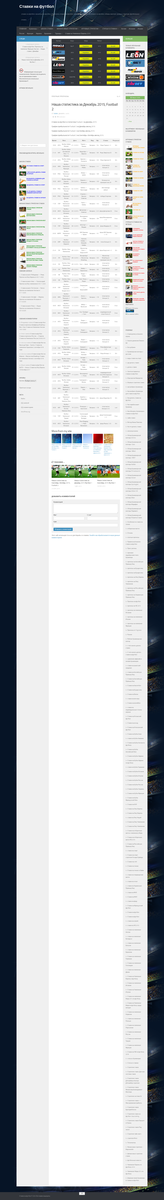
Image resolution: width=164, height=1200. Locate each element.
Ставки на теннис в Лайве (135, 870)
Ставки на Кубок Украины (135, 789)
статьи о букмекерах (134, 1058)
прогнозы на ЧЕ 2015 (134, 606)
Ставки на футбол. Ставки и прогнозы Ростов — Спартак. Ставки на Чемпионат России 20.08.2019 (32, 336)
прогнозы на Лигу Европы (135, 577)
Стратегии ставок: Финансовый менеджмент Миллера (134, 1089)
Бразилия (47, 33)
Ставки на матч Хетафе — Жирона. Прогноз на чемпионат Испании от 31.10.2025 (31, 299)
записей (25, 403)
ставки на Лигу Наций (134, 817)
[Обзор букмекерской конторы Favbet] (58, 82)
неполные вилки (132, 431)
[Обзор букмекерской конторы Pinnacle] (58, 46)
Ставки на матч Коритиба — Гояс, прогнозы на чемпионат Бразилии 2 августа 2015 (97, 449)
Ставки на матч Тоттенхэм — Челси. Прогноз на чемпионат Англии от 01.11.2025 (32, 290)
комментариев (27, 407)
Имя (55, 515)
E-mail (89, 515)
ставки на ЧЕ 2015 (133, 925)
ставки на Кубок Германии (135, 767)
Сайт (55, 522)
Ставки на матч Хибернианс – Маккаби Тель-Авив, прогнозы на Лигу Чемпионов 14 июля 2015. (108, 450)
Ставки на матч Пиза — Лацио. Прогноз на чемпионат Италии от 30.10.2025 (30, 308)
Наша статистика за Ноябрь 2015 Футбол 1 (77, 446)
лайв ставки (131, 418)
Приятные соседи (25, 388)
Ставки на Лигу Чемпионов (136, 822)
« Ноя (130, 121)
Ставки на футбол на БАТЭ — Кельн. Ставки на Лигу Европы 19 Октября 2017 (32, 367)
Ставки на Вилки (132, 694)
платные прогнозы (60, 96)
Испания (132, 29)
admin (56, 113)
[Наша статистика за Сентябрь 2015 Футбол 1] (108, 471)
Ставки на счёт (132, 862)
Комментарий (58, 502)
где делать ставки (133, 363)
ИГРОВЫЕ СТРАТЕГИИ (89, 29)
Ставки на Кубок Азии (134, 734)
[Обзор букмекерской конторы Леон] (58, 65)
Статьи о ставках (132, 1063)
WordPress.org (25, 412)
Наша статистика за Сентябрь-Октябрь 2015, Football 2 (56, 447)
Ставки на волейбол (133, 703)
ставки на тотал (132, 881)
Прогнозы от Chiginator (134, 630)
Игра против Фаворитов (134, 378)
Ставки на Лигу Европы (134, 809)
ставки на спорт (132, 851)
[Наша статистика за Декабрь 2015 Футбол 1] (85, 471)
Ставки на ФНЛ (132, 897)
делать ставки (132, 367)
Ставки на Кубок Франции (135, 793)
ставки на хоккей (132, 921)
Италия (140, 29)
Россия (21, 33)
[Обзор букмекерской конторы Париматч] (58, 58)
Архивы (21, 381)
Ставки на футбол (36, 6)
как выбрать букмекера (135, 387)
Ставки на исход (132, 723)
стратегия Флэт (132, 1138)
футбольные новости (134, 1160)
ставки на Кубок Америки (135, 738)
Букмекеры (33, 29)
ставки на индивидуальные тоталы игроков (134, 710)
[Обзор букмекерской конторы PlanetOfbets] (58, 71)
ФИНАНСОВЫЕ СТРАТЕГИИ (67, 29)
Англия (123, 29)
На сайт (113, 46)
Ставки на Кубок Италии (135, 776)
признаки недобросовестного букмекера (132, 555)
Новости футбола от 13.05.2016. (86, 446)
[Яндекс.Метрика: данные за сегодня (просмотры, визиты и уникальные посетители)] (132, 308)
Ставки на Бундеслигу (134, 690)
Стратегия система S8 (134, 1096)
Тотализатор (131, 1143)
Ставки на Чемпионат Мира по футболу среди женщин (133, 1005)
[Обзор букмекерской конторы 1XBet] (58, 52)
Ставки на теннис (133, 866)
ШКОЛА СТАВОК (47, 29)
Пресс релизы (132, 548)
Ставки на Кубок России (135, 780)
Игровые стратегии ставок (135, 382)
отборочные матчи (133, 528)
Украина (39, 33)
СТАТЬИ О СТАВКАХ (109, 29)
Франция (30, 33)
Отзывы (130, 533)
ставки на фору (132, 901)
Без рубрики (131, 347)
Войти (23, 398)
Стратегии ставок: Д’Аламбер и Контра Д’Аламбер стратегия (132, 1080)
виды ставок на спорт (134, 358)
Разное (129, 634)
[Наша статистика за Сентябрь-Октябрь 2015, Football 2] (63, 471)
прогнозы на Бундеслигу (135, 568)
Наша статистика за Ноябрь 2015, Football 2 (66, 446)
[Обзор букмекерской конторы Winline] (58, 77)
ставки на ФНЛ (132, 892)
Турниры (58, 33)
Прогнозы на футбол (134, 601)
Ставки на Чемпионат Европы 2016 (77, 33)
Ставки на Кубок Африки (135, 756)
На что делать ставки (134, 427)
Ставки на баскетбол (134, 685)
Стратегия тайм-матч (134, 1134)
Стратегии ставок (133, 1067)
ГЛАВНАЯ (22, 29)
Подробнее (86, 46)
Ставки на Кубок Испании (135, 771)
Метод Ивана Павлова (134, 422)
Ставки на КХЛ (132, 804)
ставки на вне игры (133, 699)
